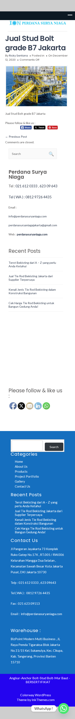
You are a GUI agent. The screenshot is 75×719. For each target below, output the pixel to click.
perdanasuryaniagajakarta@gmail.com (33, 225)
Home (19, 461)
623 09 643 (49, 186)
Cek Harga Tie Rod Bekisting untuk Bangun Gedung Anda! (31, 304)
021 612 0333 (26, 186)
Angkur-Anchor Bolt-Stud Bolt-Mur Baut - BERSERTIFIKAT (39, 680)
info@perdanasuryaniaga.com (28, 216)
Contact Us (22, 486)
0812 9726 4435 (38, 593)
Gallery (20, 481)
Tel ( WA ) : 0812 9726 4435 (30, 197)
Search (54, 447)
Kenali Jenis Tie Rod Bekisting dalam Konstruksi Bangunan (32, 291)
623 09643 (48, 582)
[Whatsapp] (63, 708)
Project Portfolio (27, 476)
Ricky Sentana (18, 56)
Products (21, 471)
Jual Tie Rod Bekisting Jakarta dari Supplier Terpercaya (31, 277)
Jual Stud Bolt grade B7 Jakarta (35, 43)
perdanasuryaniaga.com (32, 234)
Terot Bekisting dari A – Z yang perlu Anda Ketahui (36, 504)
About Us (21, 466)
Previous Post (16, 136)
